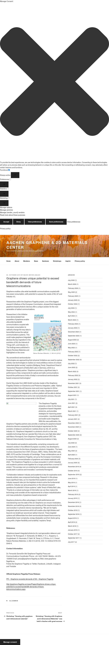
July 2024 (71, 308)
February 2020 (73, 459)
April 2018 (71, 522)
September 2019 (73, 474)
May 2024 (71, 312)
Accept (6, 221)
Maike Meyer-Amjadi (32, 275)
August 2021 (72, 395)
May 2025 (71, 292)
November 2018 (73, 506)
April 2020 (71, 455)
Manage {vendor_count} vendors (12, 212)
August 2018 (72, 518)
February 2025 (73, 296)
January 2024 (72, 328)
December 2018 (73, 502)
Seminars (45, 261)
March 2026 (72, 284)
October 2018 (72, 510)
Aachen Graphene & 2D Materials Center (46, 245)
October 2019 (72, 470)
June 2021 (71, 403)
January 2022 (72, 379)
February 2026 (73, 288)
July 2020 (71, 443)
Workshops (57, 261)
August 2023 (72, 340)
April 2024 (71, 316)
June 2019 (71, 478)
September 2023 (73, 336)
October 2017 (72, 534)
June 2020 (71, 447)
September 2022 (73, 359)
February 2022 (73, 375)
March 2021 (72, 411)
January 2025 (72, 300)
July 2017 (71, 542)
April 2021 (71, 407)
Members (26, 261)
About (17, 261)
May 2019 (71, 482)
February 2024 (73, 324)
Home (8, 261)
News (36, 261)
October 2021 (72, 387)
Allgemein (13, 601)
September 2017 (73, 538)
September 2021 (73, 391)
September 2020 (73, 435)
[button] (54, 82)
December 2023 (73, 332)
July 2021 (71, 399)
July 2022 (71, 363)
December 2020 (73, 423)
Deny (18, 221)
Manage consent (10, 642)
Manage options (6, 207)
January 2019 (72, 498)
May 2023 (71, 347)
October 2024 (72, 304)
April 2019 (71, 486)
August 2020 (72, 439)
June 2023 (71, 344)
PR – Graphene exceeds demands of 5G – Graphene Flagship (29, 579)
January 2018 (72, 530)
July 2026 (71, 280)
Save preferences (56, 221)
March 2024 (72, 320)
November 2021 (73, 383)
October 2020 (72, 431)
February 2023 (73, 351)
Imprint (68, 261)
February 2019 (73, 494)
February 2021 (73, 415)
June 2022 (71, 367)
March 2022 (72, 371)
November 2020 (73, 427)
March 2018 (72, 526)
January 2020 (72, 463)
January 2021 (72, 419)
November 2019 (73, 466)
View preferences (35, 221)
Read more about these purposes (12, 215)
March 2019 (72, 490)
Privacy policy (5, 228)
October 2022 (72, 355)
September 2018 (73, 514)
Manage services (6, 210)
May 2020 (71, 451)
